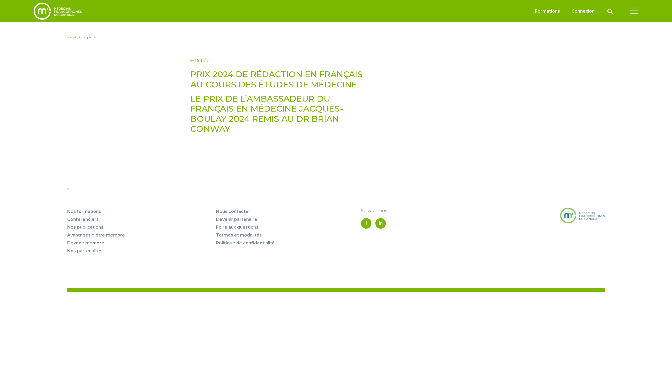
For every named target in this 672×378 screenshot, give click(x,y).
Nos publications (85, 227)
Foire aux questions (237, 227)
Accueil (72, 37)
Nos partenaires (84, 250)
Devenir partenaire (236, 219)
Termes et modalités (239, 235)
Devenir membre (85, 242)
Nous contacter (233, 211)
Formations (547, 11)
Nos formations (84, 211)
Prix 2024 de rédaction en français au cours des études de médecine (276, 79)
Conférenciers (83, 219)
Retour (202, 60)
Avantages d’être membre (96, 235)
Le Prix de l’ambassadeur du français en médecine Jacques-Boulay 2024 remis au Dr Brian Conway (266, 113)
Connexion (583, 11)
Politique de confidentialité (245, 242)
